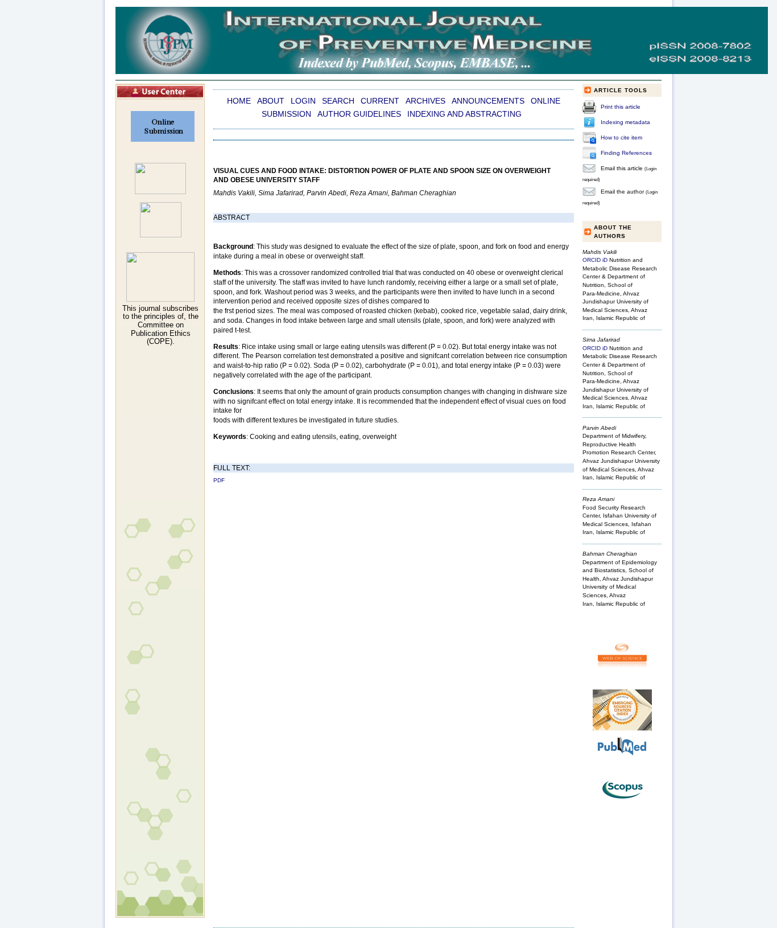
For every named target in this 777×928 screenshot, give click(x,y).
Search (338, 101)
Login (303, 101)
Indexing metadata (625, 122)
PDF (219, 480)
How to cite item (621, 137)
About (270, 101)
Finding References (626, 153)
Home (239, 101)
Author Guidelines (359, 114)
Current (380, 101)
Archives (425, 101)
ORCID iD (594, 260)
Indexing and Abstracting (464, 114)
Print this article (620, 107)
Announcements (488, 101)
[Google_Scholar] (160, 192)
